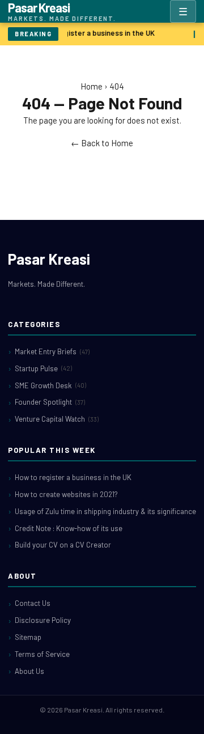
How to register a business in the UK (93, 32)
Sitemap (28, 637)
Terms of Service (42, 654)
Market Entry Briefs (52, 351)
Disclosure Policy (43, 620)
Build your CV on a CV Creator (63, 544)
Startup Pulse (43, 368)
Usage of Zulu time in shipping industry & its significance (105, 511)
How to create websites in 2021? (66, 494)
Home (91, 86)
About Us (29, 671)
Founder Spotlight (50, 401)
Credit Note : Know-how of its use (68, 528)
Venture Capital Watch (57, 418)
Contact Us (32, 603)
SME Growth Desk (50, 385)
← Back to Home (102, 143)
